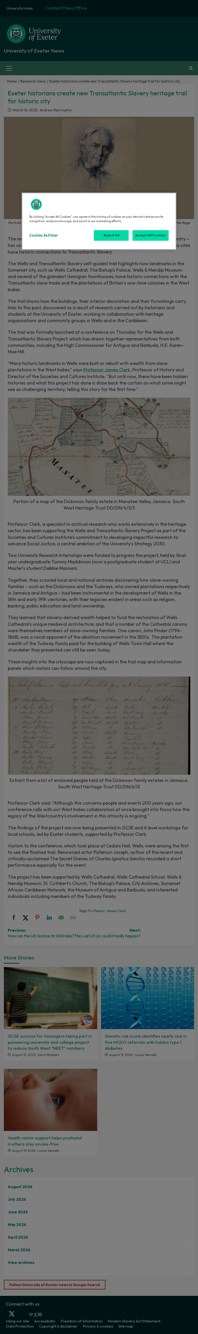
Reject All (111, 235)
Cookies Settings (43, 235)
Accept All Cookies (150, 235)
